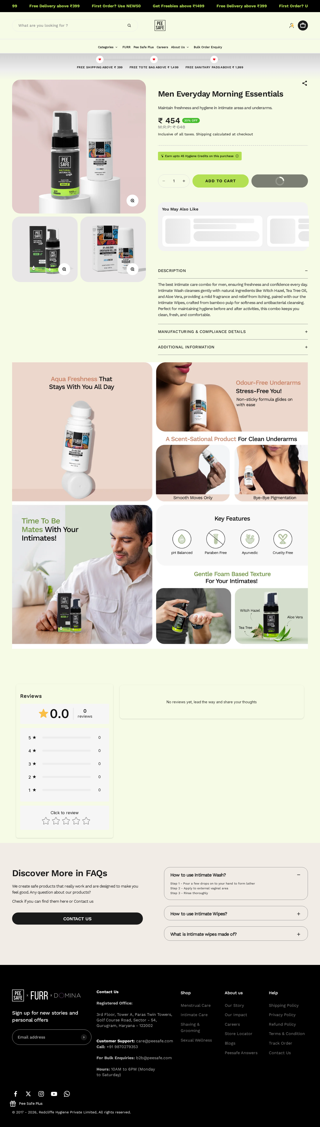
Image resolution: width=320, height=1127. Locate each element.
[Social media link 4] (54, 1093)
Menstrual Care (196, 1005)
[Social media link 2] (28, 1093)
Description (172, 270)
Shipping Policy (284, 1005)
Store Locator (238, 1033)
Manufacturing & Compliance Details (202, 331)
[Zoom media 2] (64, 269)
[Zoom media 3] (132, 269)
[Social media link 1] (15, 1093)
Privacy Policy (282, 1014)
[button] (64, 737)
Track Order (280, 1043)
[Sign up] (84, 1037)
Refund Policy (282, 1024)
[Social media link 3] (41, 1093)
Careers (232, 1024)
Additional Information (186, 347)
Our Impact (236, 1014)
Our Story (234, 1005)
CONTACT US (77, 918)
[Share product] (304, 83)
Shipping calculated (213, 134)
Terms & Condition (287, 1033)
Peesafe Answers (241, 1052)
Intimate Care (194, 1014)
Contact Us (280, 1052)
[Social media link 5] (66, 1093)
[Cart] (303, 25)
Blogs (230, 1043)
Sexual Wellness (196, 1040)
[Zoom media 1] (132, 200)
